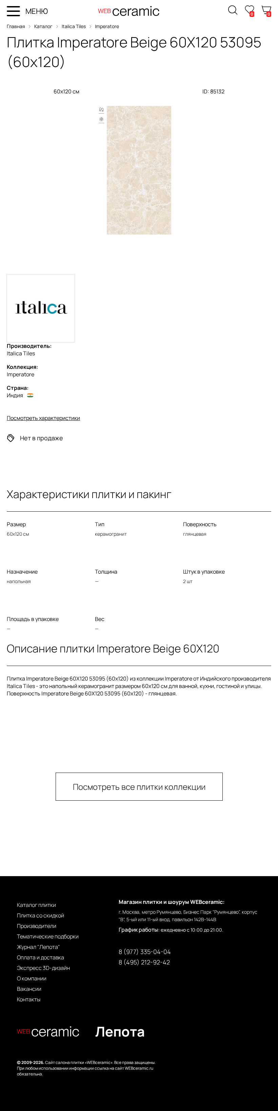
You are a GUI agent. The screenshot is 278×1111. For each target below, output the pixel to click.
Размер (16, 524)
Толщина (106, 571)
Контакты (28, 999)
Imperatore (107, 26)
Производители (36, 926)
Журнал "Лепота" (38, 947)
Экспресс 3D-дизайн (43, 968)
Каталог (43, 26)
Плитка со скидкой (40, 915)
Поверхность (200, 524)
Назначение (22, 571)
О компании (31, 978)
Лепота (120, 1031)
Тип (99, 524)
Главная (16, 26)
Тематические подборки (48, 936)
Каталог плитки (36, 905)
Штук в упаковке (204, 571)
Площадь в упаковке (33, 619)
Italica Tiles (74, 26)
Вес (99, 619)
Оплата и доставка (40, 957)
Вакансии (29, 989)
